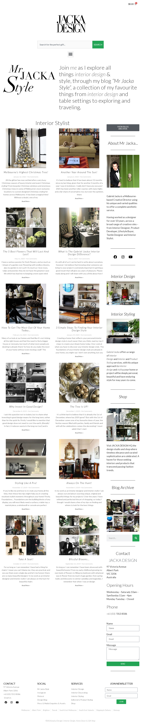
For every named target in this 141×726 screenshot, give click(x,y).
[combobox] (64, 44)
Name (110, 623)
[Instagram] (123, 256)
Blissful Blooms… (79, 559)
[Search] (135, 538)
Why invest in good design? (26, 406)
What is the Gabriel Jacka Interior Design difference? (79, 253)
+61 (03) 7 (112, 613)
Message (111, 645)
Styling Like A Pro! (26, 482)
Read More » (26, 201)
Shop (123, 396)
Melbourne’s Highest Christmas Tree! (26, 172)
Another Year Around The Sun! (79, 172)
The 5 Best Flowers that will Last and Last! (26, 253)
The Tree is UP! (79, 406)
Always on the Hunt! (79, 482)
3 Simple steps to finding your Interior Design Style (79, 329)
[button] (70, 54)
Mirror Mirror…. (26, 714)
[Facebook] (115, 256)
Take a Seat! (25, 559)
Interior (121, 359)
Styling (110, 362)
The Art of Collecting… (26, 635)
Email (109, 634)
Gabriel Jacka (113, 352)
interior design (90, 74)
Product (134, 359)
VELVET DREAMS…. (79, 635)
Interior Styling (123, 313)
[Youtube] (130, 256)
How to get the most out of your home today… (26, 329)
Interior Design (123, 276)
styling (120, 369)
